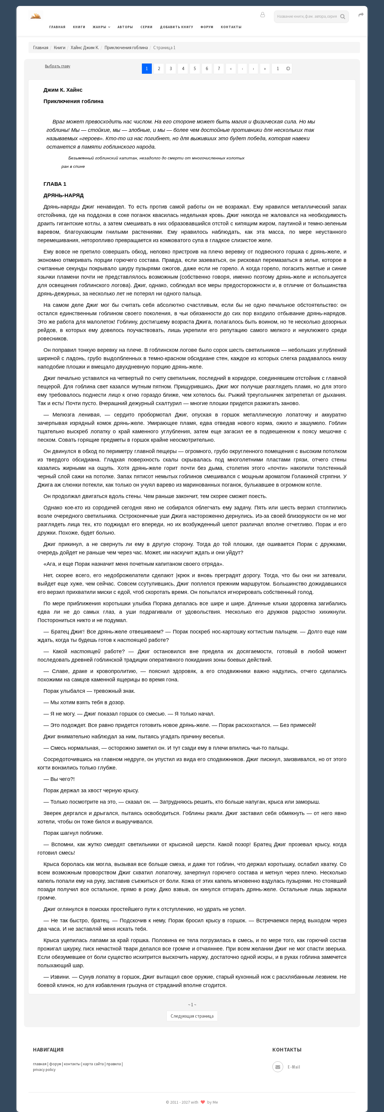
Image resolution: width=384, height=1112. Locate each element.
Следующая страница (192, 1016)
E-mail (294, 1066)
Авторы (125, 27)
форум (55, 1063)
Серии (146, 27)
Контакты (231, 27)
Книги (79, 27)
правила (113, 1063)
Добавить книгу (176, 27)
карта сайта (93, 1063)
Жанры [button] (99, 27)
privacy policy (44, 1069)
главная (39, 1063)
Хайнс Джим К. (85, 47)
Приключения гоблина (126, 47)
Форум (207, 27)
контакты (72, 1063)
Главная (57, 27)
